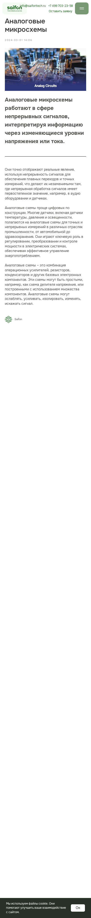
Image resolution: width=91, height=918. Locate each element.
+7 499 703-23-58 (60, 6)
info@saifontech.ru (33, 6)
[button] (60, 11)
